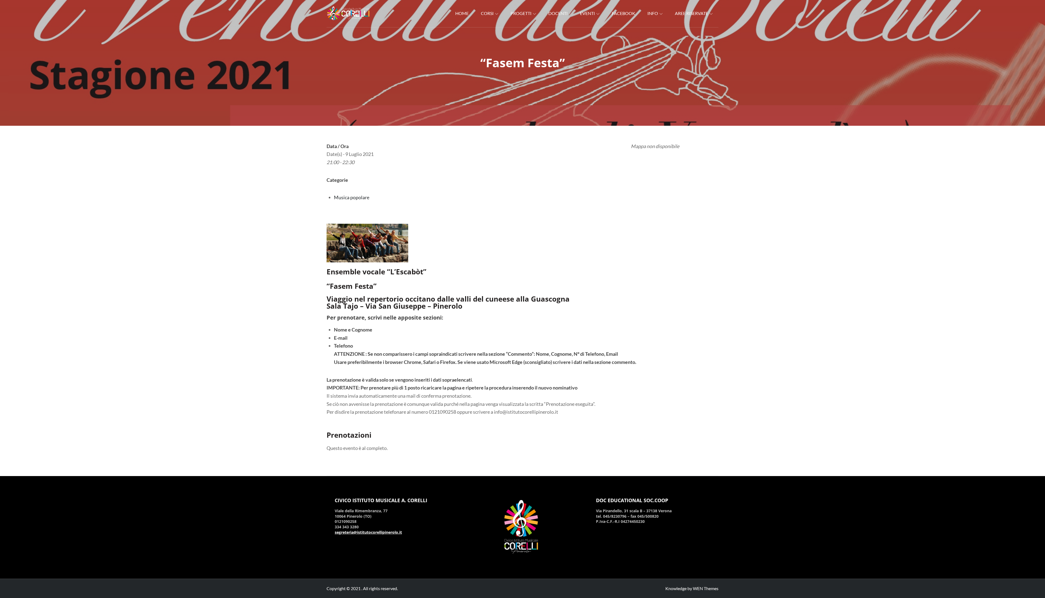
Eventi (587, 13)
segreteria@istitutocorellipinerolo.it (368, 532)
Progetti (521, 13)
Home (462, 13)
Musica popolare (351, 197)
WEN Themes (705, 588)
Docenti (558, 13)
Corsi (487, 13)
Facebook (623, 13)
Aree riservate (691, 13)
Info (652, 13)
